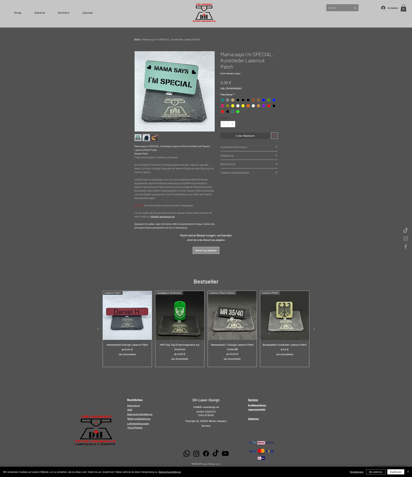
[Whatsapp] (187, 453)
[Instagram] (406, 238)
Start (137, 39)
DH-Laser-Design (206, 400)
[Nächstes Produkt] (314, 329)
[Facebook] (406, 246)
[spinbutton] (227, 124)
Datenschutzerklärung (170, 471)
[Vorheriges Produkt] (98, 329)
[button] (403, 7)
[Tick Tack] (406, 230)
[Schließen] (408, 471)
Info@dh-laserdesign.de (206, 407)
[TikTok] (216, 453)
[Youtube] (225, 453)
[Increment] (232, 124)
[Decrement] (223, 124)
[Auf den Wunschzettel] (274, 135)
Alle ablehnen (376, 471)
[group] (206, 329)
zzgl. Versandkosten (231, 88)
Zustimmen (396, 471)
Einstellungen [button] (357, 471)
